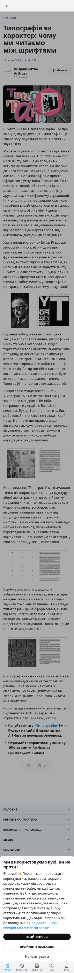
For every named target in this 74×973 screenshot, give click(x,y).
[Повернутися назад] (6, 5)
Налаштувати (37, 956)
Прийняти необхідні (37, 947)
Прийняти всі (37, 937)
